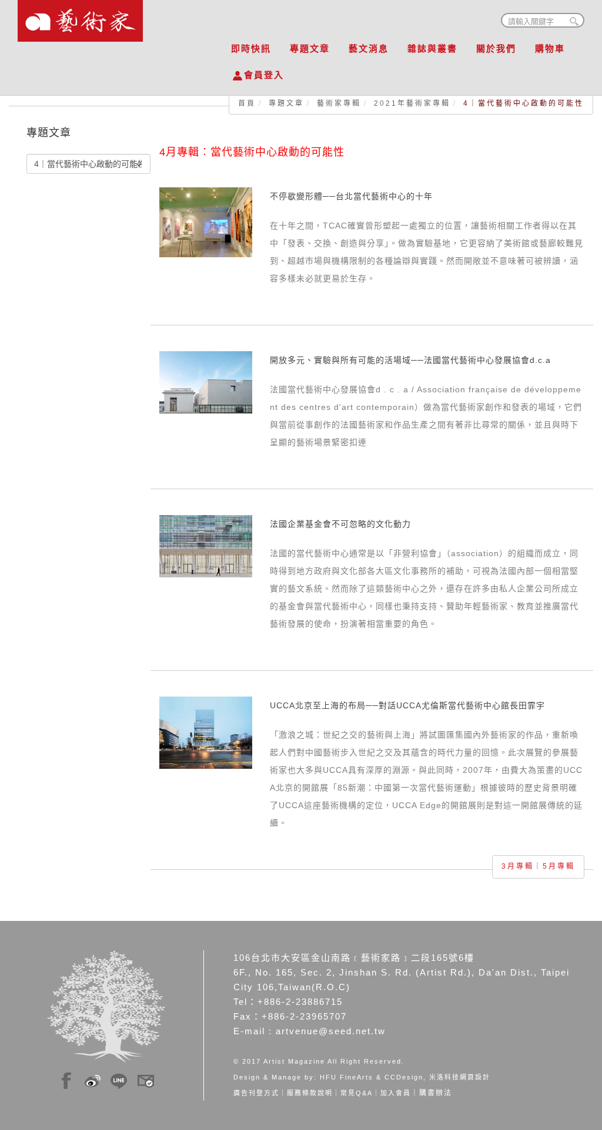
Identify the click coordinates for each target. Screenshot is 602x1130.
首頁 (247, 103)
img (66, 1079)
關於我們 (496, 48)
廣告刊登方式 (256, 1093)
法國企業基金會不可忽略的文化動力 (340, 524)
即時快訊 (251, 48)
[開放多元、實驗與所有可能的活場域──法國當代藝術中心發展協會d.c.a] (205, 381)
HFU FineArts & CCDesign (371, 1077)
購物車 (550, 48)
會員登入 (264, 75)
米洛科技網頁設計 (459, 1077)
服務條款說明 (310, 1093)
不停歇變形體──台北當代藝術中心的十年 (351, 196)
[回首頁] (80, 17)
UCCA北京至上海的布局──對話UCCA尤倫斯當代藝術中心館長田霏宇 (407, 705)
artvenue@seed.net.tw (331, 1031)
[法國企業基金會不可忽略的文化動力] (205, 545)
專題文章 (310, 48)
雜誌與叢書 (432, 48)
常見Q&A (356, 1093)
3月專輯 (517, 866)
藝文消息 (369, 48)
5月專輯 (559, 866)
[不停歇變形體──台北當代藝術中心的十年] (205, 221)
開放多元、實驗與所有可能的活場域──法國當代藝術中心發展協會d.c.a (410, 360)
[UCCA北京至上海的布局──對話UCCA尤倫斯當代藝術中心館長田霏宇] (205, 731)
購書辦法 (435, 1093)
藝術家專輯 (339, 103)
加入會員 (395, 1093)
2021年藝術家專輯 (412, 103)
